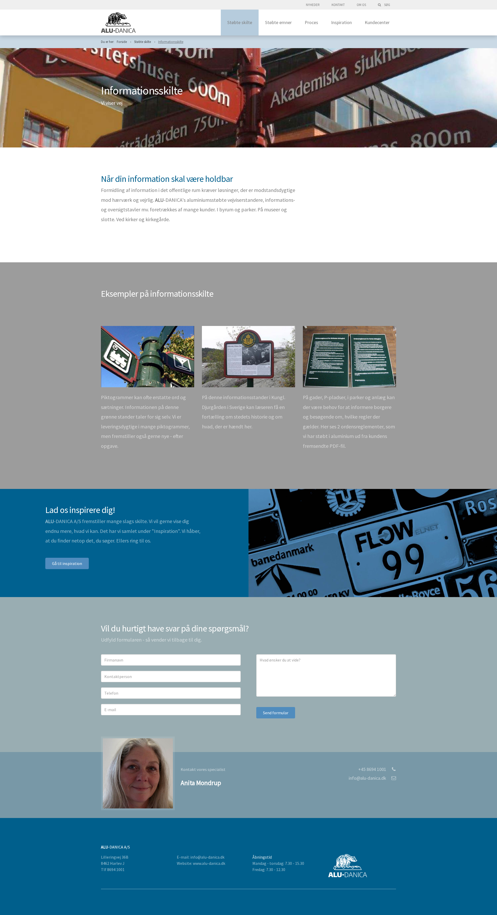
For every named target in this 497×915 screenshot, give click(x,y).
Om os (361, 5)
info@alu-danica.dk (367, 778)
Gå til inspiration (67, 563)
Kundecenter (377, 22)
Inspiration (341, 22)
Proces (311, 22)
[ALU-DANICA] (118, 22)
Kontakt (338, 5)
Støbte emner (278, 22)
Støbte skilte (239, 22)
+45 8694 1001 (372, 769)
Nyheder (313, 5)
